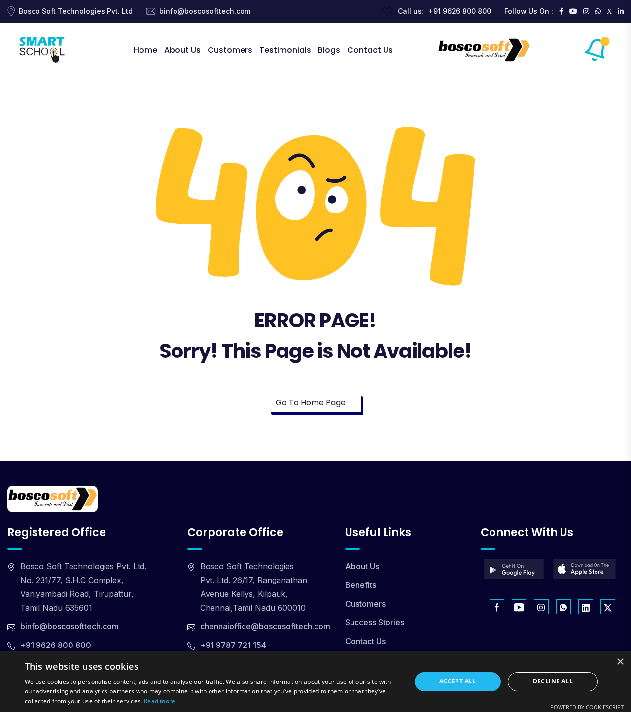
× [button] (620, 662)
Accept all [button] (457, 681)
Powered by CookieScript (587, 707)
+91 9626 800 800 (459, 11)
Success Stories (374, 622)
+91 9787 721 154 (233, 645)
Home (145, 50)
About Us (182, 50)
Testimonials (285, 50)
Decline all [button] (553, 681)
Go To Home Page (312, 402)
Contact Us (370, 50)
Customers (230, 50)
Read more (159, 701)
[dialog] (315, 681)
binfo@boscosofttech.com (204, 11)
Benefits (360, 585)
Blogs (329, 50)
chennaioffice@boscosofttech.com (265, 626)
